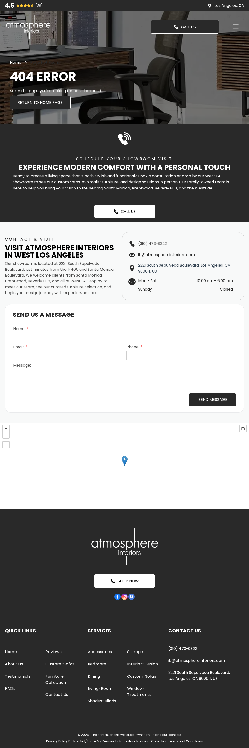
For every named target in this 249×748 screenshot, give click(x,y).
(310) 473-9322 (152, 243)
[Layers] (243, 428)
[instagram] (124, 597)
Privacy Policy (57, 741)
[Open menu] (235, 27)
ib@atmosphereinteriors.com (196, 660)
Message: (22, 365)
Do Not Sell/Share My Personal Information (101, 741)
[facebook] (117, 597)
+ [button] (6, 428)
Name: (19, 329)
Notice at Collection (151, 741)
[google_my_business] (131, 597)
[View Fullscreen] (6, 445)
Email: (18, 347)
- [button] (6, 435)
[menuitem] (23, 652)
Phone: (132, 347)
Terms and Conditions (185, 741)
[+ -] (124, 466)
